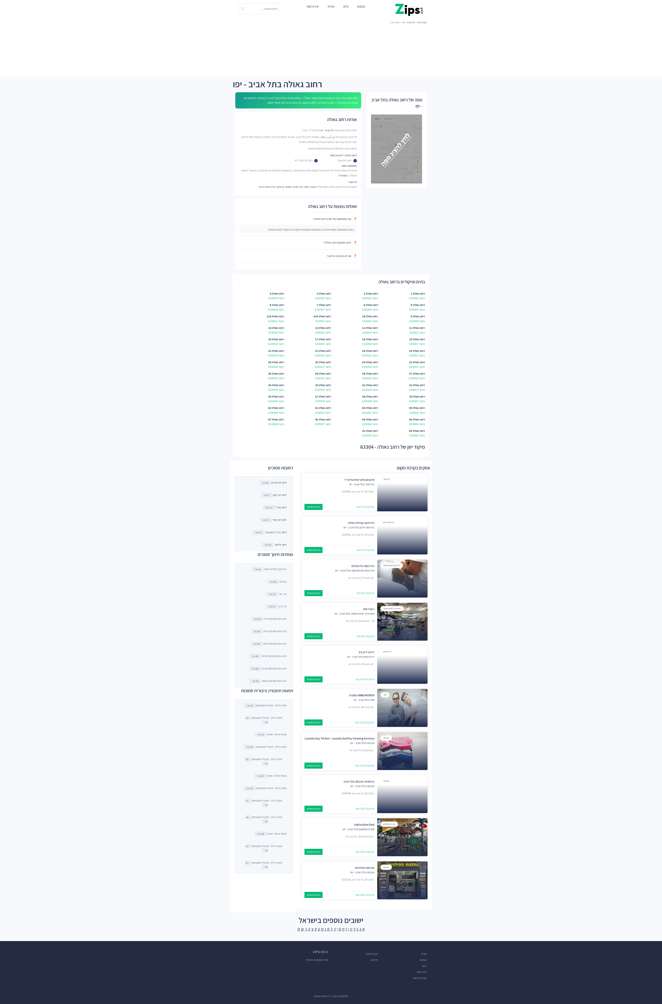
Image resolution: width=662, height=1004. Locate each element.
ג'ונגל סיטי (368, 609)
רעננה (313, 187)
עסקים (361, 6)
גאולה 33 (320, 385)
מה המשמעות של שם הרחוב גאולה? (335, 219)
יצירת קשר (312, 6)
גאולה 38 (273, 396)
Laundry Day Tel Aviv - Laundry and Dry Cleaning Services (339, 738)
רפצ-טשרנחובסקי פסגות (269, 681)
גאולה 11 (414, 328)
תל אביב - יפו (408, 22)
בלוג (345, 6)
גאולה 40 (367, 408)
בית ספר (386, 479)
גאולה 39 (414, 408)
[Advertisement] (331, 51)
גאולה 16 (367, 339)
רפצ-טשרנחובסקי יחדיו (270, 631)
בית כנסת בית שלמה (362, 566)
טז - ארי (278, 594)
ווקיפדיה (342, 175)
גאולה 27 (414, 373)
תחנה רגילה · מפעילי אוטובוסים (267, 705)
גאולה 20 (367, 351)
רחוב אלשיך (280, 544)
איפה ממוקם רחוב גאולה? (340, 242)
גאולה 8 (274, 305)
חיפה (306, 187)
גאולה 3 (321, 293)
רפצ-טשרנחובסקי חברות (269, 656)
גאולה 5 (415, 305)
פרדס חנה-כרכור (266, 187)
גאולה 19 (414, 351)
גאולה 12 (367, 328)
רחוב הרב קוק (280, 495)
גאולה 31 (414, 385)
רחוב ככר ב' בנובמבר (276, 532)
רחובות (288, 187)
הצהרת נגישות (420, 978)
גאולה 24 (367, 362)
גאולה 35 (414, 396)
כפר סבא (298, 187)
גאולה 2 (368, 293)
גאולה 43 (414, 419)
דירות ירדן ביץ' (366, 652)
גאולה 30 (273, 373)
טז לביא (278, 606)
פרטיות (374, 960)
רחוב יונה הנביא (279, 482)
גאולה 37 (320, 396)
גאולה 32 (367, 385)
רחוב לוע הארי (280, 520)
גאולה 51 (367, 431)
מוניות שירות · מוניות (272, 734)
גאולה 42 (273, 408)
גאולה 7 (321, 305)
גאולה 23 (414, 362)
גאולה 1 (415, 293)
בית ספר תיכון (388, 522)
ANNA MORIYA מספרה (361, 695)
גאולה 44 (367, 419)
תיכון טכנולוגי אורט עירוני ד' (359, 480)
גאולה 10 (367, 316)
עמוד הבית (422, 22)
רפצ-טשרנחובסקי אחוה (270, 643)
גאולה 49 (414, 431)
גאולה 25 (320, 362)
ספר (385, 694)
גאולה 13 (320, 328)
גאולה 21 (320, 351)
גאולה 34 (273, 385)
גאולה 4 (274, 293)
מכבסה (386, 738)
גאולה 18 (273, 339)
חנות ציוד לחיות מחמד (392, 608)
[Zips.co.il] (409, 9)
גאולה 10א (319, 316)
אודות (331, 6)
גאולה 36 (367, 396)
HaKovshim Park (364, 825)
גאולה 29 (320, 373)
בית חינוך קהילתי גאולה (361, 523)
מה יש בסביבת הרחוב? (342, 256)
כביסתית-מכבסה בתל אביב (358, 781)
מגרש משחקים (389, 824)
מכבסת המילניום (364, 868)
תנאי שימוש (372, 954)
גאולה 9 (414, 316)
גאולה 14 (273, 328)
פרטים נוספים (313, 507)
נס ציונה (280, 187)
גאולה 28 (367, 373)
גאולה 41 (320, 408)
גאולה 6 (368, 305)
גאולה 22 (273, 351)
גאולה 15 (414, 339)
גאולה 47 (273, 419)
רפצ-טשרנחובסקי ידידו (270, 619)
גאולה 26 (273, 362)
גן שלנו (278, 581)
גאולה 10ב (272, 316)
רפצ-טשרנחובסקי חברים (269, 668)
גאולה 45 (320, 419)
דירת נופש (387, 651)
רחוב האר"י (281, 507)
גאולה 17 (320, 339)
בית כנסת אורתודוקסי (391, 565)
